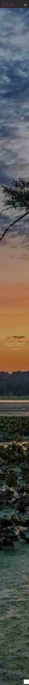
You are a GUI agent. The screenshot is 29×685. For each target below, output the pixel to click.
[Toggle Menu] (25, 5)
